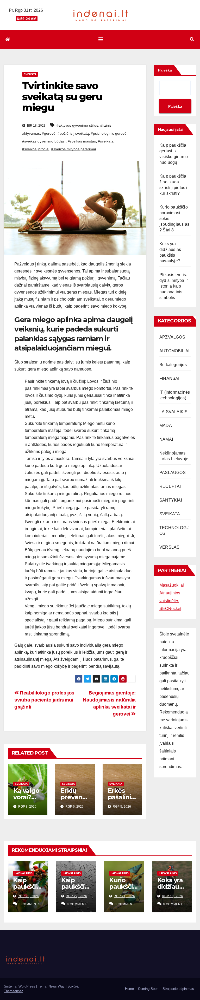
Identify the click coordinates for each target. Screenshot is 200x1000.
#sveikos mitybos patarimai (73, 149)
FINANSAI (169, 378)
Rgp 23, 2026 (28, 896)
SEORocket (170, 608)
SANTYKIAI (170, 500)
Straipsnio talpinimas (178, 989)
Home (129, 989)
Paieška (165, 70)
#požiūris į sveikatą (73, 133)
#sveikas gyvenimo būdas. (44, 141)
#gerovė (48, 133)
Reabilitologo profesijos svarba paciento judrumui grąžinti (44, 700)
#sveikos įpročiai (35, 149)
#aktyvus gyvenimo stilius (77, 125)
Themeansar (13, 991)
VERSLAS (169, 547)
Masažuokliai (171, 585)
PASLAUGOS (172, 472)
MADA (165, 425)
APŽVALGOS (172, 337)
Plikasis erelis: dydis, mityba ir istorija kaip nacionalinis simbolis (173, 286)
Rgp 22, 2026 (76, 896)
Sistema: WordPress (20, 986)
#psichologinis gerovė (109, 133)
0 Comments (29, 904)
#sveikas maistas (82, 141)
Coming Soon (148, 989)
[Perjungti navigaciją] (101, 39)
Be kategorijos (173, 364)
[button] (192, 39)
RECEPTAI (170, 486)
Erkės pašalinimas (119, 797)
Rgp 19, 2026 (172, 896)
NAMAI (166, 439)
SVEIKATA (30, 74)
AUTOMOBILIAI (174, 351)
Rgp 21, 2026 (124, 896)
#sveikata (106, 141)
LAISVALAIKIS (173, 412)
